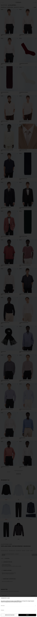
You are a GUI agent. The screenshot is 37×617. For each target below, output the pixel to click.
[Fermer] (36, 598)
